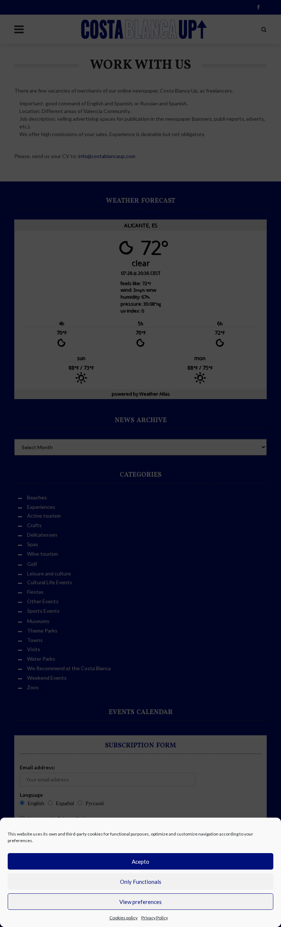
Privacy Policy (154, 917)
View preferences (140, 901)
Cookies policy (123, 917)
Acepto (140, 861)
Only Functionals (140, 881)
